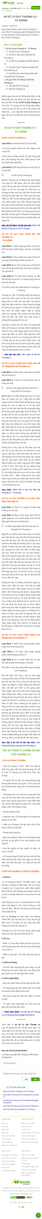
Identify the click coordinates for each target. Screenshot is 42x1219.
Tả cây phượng (7, 1142)
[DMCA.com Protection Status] (17, 1198)
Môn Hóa (5, 1133)
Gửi (35, 1079)
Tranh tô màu (6, 1139)
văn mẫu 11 (30, 1037)
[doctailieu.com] (21, 1182)
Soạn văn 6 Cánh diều (9, 1155)
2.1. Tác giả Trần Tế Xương (17, 86)
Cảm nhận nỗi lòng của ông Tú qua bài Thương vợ (21, 1106)
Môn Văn (5, 1123)
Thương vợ (14, 916)
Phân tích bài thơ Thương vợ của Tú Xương (18, 1091)
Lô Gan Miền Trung (8, 1171)
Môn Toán (5, 1130)
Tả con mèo (26, 1130)
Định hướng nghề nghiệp (30, 1142)
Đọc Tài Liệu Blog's (8, 1164)
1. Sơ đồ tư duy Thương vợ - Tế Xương (20, 48)
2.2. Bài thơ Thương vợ (15, 89)
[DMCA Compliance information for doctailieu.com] (29, 1198)
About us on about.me (10, 1145)
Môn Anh (5, 1126)
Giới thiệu (13, 1202)
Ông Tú (5, 534)
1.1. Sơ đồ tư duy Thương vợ (18, 52)
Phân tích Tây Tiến (8, 1136)
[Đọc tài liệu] (19, 1207)
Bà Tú (4, 396)
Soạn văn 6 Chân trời (9, 1158)
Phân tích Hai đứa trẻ (29, 1139)
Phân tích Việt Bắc (28, 1123)
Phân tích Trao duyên (29, 1170)
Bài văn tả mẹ (26, 1126)
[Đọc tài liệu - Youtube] (22, 1207)
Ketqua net (5, 1167)
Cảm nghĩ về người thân (30, 1167)
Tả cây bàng (26, 1163)
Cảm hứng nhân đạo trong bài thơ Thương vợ (19, 1109)
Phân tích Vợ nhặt (28, 1155)
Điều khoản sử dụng (25, 1202)
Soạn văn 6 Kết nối (8, 1161)
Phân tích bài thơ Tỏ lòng (30, 1133)
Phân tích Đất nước (28, 1136)
